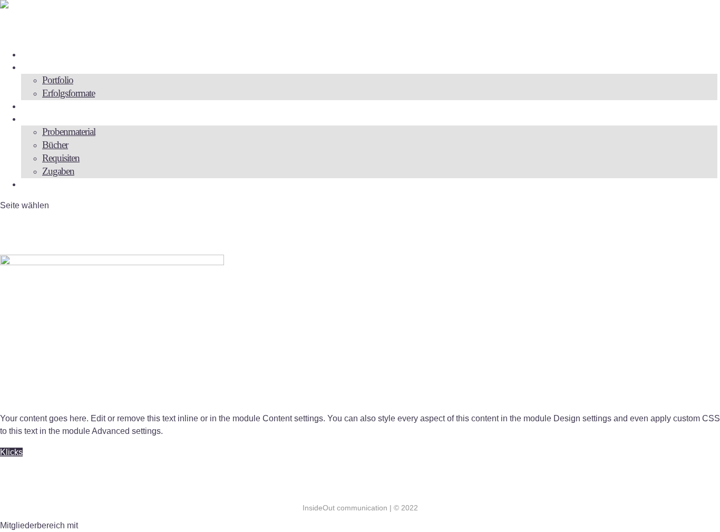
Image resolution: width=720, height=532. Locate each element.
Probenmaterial (68, 131)
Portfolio (57, 79)
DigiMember (103, 525)
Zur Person (48, 54)
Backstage (45, 118)
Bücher (55, 144)
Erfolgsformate (68, 93)
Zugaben (58, 171)
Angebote (44, 66)
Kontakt (42, 183)
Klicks (11, 452)
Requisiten (61, 157)
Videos (39, 105)
